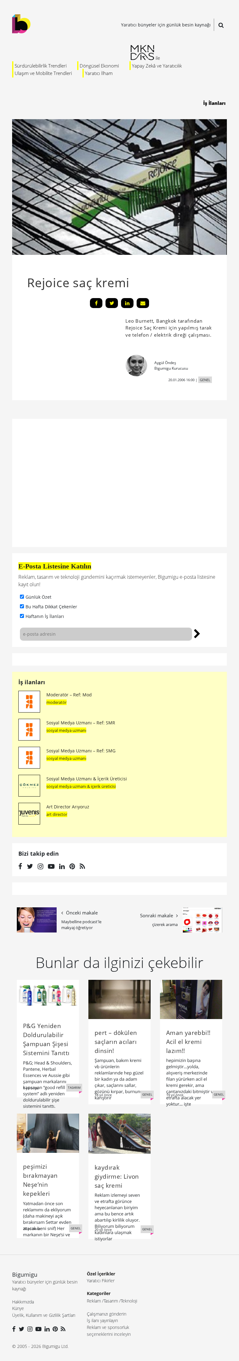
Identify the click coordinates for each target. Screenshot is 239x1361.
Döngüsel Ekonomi (99, 66)
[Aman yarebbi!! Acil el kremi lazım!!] (191, 998)
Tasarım (111, 1301)
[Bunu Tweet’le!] (111, 303)
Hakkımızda (23, 1302)
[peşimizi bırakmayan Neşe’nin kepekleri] (48, 1132)
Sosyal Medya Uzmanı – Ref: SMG (80, 751)
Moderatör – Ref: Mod (69, 695)
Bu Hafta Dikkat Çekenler (51, 607)
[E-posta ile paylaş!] (143, 303)
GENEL (205, 379)
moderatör (56, 702)
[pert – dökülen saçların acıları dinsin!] (119, 998)
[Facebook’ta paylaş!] (96, 303)
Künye (18, 1308)
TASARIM (74, 1087)
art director (56, 814)
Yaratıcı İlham (99, 73)
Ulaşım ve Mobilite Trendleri (43, 73)
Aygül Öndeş (165, 362)
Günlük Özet (38, 597)
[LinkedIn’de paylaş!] (127, 303)
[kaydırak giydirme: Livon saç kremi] (119, 1133)
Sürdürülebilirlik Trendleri (41, 66)
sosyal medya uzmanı (66, 730)
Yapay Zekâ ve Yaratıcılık (157, 66)
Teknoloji (129, 1301)
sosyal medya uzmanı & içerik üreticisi (81, 786)
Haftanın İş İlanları (45, 616)
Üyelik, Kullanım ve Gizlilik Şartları (43, 1315)
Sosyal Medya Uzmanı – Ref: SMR (80, 723)
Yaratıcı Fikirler (101, 1281)
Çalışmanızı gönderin (106, 1314)
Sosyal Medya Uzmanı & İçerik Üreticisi (86, 779)
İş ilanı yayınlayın (102, 1320)
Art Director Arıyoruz (67, 807)
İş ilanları (31, 682)
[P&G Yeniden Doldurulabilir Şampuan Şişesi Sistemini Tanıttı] (48, 995)
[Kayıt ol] (197, 633)
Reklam (94, 1301)
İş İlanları (214, 103)
